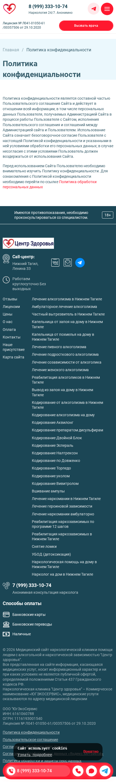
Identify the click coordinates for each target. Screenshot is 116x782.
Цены (7, 314)
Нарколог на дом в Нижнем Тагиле (62, 574)
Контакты (12, 337)
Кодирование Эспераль (52, 445)
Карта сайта (13, 357)
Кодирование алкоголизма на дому (63, 415)
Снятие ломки (44, 546)
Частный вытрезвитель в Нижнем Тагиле (68, 314)
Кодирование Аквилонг (52, 422)
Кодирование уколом (51, 476)
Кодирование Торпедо (51, 468)
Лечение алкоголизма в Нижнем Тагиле (67, 299)
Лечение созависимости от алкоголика (66, 362)
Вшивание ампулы (48, 491)
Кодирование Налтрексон (55, 453)
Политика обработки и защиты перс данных (42, 760)
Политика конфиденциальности (31, 732)
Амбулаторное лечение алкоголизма (64, 306)
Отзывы (10, 299)
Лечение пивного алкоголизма (59, 347)
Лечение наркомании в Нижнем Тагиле (66, 498)
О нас (7, 322)
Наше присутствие (14, 347)
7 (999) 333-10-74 (31, 585)
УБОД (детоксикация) (51, 554)
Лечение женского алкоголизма (60, 370)
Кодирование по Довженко (56, 460)
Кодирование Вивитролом (55, 483)
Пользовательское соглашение (30, 739)
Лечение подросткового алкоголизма (65, 354)
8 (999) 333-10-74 (48, 6)
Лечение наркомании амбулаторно (63, 514)
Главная (11, 49)
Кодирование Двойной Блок (57, 438)
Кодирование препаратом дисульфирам (67, 430)
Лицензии (11, 306)
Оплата (9, 329)
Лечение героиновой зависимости (62, 506)
